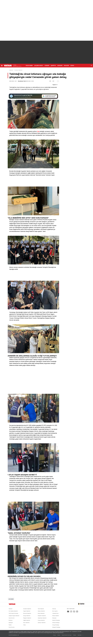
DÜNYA (72, 65)
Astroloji (54, 608)
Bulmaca (10, 620)
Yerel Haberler (41, 608)
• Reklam (74, 635)
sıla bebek (11, 599)
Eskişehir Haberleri (42, 615)
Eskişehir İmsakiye (56, 627)
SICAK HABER (29, 65)
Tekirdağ (11, 87)
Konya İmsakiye (55, 624)
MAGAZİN (66, 65)
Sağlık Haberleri (26, 620)
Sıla (28, 89)
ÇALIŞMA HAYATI (38, 65)
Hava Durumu (12, 618)
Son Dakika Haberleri (13, 611)
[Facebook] (71, 611)
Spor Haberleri (26, 622)
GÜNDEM (47, 65)
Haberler (11, 70)
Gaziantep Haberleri (42, 618)
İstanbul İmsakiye (56, 620)
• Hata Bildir (79, 635)
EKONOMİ (59, 65)
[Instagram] (77, 611)
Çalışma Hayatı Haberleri (14, 615)
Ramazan (54, 618)
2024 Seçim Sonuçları (13, 613)
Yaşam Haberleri (26, 611)
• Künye (54, 635)
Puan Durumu (12, 627)
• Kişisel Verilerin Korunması (66, 635)
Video (24, 624)
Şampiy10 (11, 622)
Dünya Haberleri (26, 615)
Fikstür (10, 624)
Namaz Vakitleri (55, 615)
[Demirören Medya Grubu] (81, 604)
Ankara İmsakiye (55, 622)
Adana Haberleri (41, 611)
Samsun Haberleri (41, 622)
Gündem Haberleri (18, 70)
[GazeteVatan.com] (12, 604)
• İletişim (58, 635)
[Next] (68, 611)
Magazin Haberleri (27, 618)
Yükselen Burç (55, 613)
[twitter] (74, 611)
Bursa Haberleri (41, 613)
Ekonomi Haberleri (27, 613)
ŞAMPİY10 (53, 65)
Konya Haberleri (41, 620)
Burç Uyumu (55, 611)
